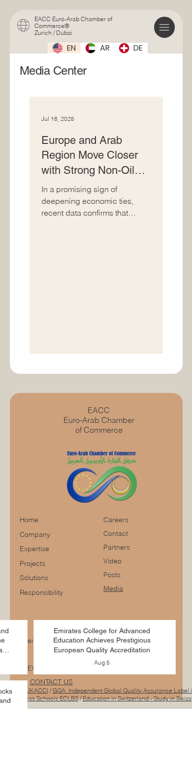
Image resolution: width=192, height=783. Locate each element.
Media (113, 588)
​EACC (99, 410)
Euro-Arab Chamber (99, 420)
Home (29, 519)
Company (35, 534)
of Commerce (99, 430)
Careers (115, 519)
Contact (115, 533)
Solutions (34, 577)
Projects (32, 563)
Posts (112, 574)
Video (112, 561)
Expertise (34, 548)
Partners (116, 547)
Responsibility (41, 592)
